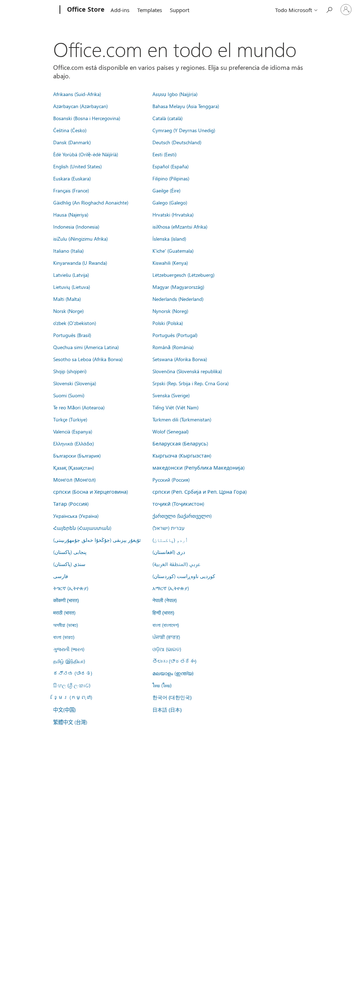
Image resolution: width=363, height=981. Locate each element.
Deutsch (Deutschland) (176, 142)
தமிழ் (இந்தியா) (69, 661)
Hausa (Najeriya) (70, 214)
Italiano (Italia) (68, 250)
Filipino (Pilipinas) (170, 178)
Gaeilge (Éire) (166, 190)
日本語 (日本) (167, 709)
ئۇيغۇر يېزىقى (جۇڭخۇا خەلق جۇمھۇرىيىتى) (97, 539)
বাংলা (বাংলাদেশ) (165, 624)
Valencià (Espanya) (72, 431)
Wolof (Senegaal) (170, 431)
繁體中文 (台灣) (70, 721)
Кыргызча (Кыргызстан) (181, 455)
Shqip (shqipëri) (69, 371)
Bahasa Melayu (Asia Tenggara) (185, 106)
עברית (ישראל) (168, 527)
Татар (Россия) (71, 503)
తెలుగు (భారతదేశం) (174, 661)
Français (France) (71, 190)
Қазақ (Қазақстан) (73, 467)
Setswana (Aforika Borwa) (179, 359)
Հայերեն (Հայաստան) (82, 527)
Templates (149, 9)
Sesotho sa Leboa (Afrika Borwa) (88, 359)
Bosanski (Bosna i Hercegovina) (86, 118)
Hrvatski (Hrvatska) (173, 214)
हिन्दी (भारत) (163, 612)
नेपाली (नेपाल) (164, 600)
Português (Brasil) (72, 334)
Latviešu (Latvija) (71, 274)
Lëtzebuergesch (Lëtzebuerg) (183, 274)
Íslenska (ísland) (169, 238)
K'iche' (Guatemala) (173, 250)
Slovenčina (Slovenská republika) (187, 371)
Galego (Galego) (169, 202)
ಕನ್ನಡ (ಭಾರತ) (72, 673)
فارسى (60, 575)
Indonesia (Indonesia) (76, 226)
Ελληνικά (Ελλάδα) (73, 443)
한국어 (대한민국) (171, 697)
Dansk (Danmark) (72, 142)
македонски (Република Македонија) (198, 467)
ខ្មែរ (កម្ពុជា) (72, 697)
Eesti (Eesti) (164, 154)
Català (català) (167, 118)
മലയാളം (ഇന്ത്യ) (173, 673)
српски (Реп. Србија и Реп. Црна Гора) (199, 491)
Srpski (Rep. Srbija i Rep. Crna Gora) (190, 383)
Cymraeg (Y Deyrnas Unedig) (183, 130)
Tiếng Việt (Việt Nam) (175, 407)
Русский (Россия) (171, 479)
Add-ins (120, 9)
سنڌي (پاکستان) (69, 563)
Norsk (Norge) (68, 310)
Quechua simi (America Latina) (86, 347)
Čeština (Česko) (69, 130)
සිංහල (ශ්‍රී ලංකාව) (71, 685)
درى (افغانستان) (168, 551)
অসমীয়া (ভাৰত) (65, 624)
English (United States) (77, 166)
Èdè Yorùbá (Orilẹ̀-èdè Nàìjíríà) (85, 154)
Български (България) (77, 455)
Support (179, 9)
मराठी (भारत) (64, 612)
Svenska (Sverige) (171, 395)
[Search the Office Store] (329, 9)
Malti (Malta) (67, 298)
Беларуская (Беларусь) (180, 443)
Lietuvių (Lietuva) (71, 286)
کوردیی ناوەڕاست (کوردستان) (183, 575)
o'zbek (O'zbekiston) (74, 322)
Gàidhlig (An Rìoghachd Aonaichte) (90, 202)
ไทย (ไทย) (162, 685)
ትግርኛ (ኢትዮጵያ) (70, 588)
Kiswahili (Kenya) (170, 262)
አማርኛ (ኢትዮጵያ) (170, 588)
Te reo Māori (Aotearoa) (79, 407)
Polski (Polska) (167, 322)
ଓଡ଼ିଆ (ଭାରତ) (166, 648)
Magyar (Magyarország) (178, 286)
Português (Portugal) (174, 334)
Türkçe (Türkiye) (70, 419)
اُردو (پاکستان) (170, 539)
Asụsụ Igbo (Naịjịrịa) (174, 93)
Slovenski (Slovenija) (74, 383)
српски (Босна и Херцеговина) (90, 491)
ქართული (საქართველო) (182, 515)
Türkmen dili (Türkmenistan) (181, 419)
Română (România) (173, 347)
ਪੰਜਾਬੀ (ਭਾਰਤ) (166, 636)
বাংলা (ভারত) (63, 636)
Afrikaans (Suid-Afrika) (77, 93)
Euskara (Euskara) (72, 178)
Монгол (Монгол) (74, 479)
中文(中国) (64, 709)
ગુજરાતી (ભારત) (68, 648)
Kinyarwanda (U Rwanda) (80, 262)
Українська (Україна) (76, 515)
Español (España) (170, 166)
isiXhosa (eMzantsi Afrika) (179, 226)
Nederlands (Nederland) (177, 298)
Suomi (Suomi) (68, 395)
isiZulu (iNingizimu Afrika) (80, 238)
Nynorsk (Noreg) (170, 310)
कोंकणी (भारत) (66, 600)
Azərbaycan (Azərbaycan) (80, 106)
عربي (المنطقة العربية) (176, 563)
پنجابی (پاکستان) (69, 551)
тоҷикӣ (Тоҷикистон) (178, 503)
